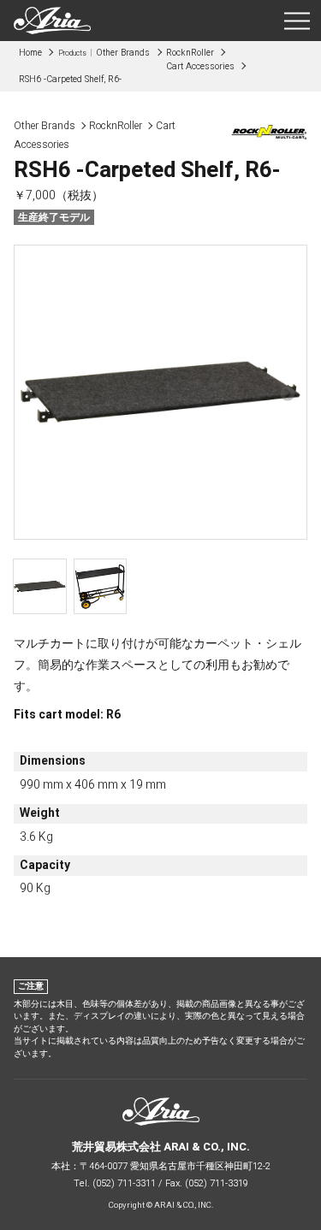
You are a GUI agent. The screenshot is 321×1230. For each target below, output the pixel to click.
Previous (33, 392)
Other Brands (104, 52)
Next (287, 394)
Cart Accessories (200, 66)
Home (30, 52)
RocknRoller (190, 52)
